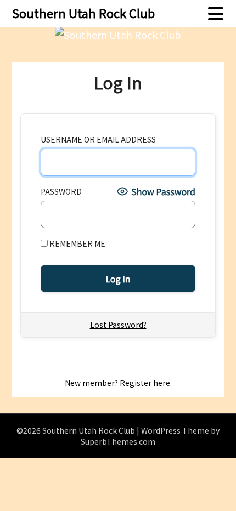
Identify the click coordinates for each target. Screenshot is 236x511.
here (161, 382)
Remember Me (76, 243)
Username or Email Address (98, 139)
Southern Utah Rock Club (83, 12)
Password (61, 191)
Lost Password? (118, 324)
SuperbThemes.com (118, 441)
